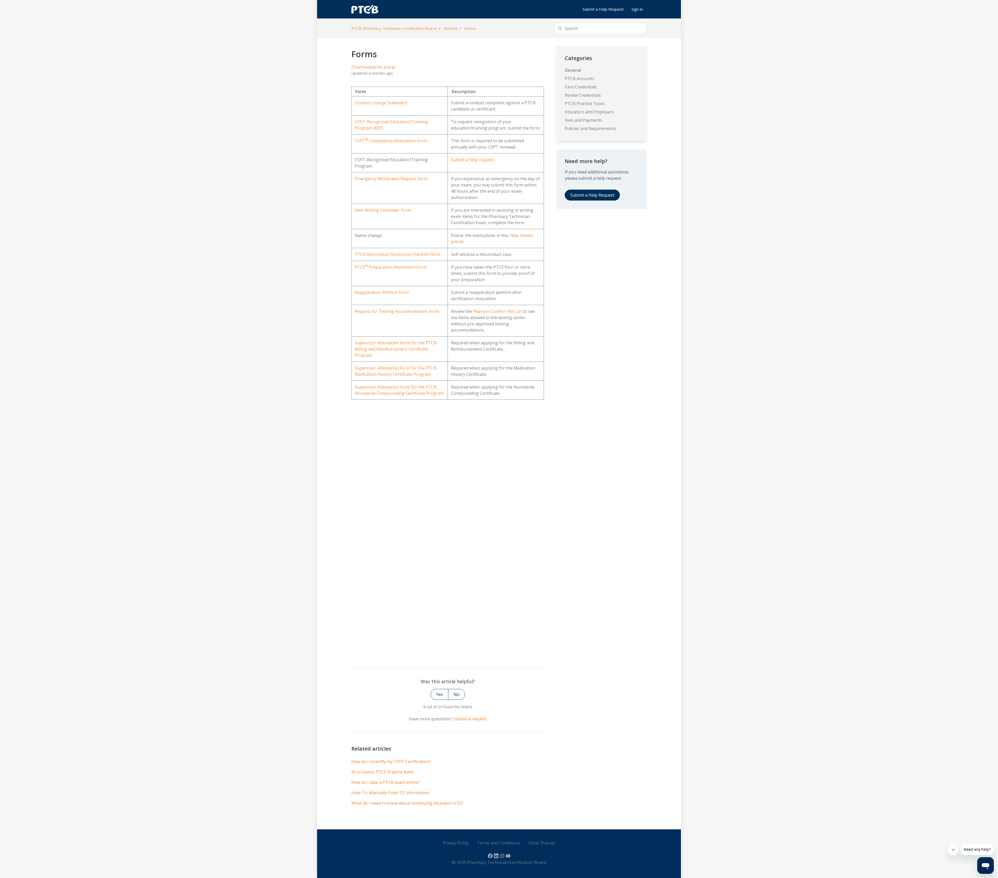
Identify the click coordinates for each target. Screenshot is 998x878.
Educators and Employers (589, 112)
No (456, 694)
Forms (470, 28)
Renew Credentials (583, 95)
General (451, 28)
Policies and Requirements (590, 128)
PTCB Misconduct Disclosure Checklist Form (397, 254)
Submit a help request (472, 160)
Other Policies (541, 843)
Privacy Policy (456, 843)
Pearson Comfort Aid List (497, 311)
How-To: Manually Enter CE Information (390, 793)
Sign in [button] (637, 9)
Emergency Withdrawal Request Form (391, 179)
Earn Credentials (581, 87)
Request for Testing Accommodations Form (397, 311)
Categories (578, 58)
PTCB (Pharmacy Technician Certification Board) (394, 28)
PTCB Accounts (579, 78)
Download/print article (373, 67)
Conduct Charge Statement (381, 103)
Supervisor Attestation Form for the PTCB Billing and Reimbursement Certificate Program (396, 349)
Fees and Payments (583, 120)
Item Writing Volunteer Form (383, 210)
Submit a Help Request (603, 9)
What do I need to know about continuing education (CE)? (407, 803)
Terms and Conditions (498, 843)
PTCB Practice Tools (584, 103)
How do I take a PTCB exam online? (385, 782)
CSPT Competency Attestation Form (391, 141)
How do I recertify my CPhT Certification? (391, 761)
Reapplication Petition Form (382, 292)
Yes (439, 694)
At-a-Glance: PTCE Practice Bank (382, 772)
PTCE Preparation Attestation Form (390, 267)
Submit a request (470, 719)
